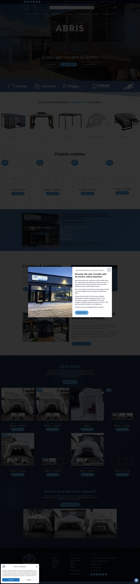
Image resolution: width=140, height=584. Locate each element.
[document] (70, 292)
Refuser (29, 580)
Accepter (10, 580)
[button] (37, 566)
